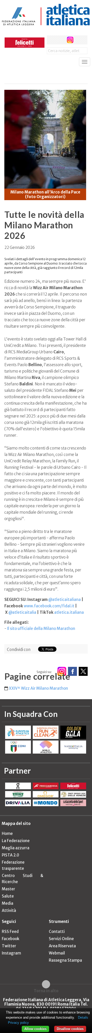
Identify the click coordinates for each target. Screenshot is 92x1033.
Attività (9, 910)
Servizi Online (61, 938)
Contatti (57, 931)
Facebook (10, 938)
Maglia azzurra (15, 847)
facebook (51, 40)
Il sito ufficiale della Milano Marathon (41, 628)
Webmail (57, 953)
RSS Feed (10, 931)
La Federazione (16, 840)
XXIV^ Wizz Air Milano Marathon (38, 688)
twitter (60, 40)
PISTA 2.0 (10, 855)
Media (7, 903)
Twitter (9, 945)
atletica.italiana (69, 612)
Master (8, 888)
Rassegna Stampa (65, 960)
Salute (8, 896)
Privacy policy (18, 1023)
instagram (70, 40)
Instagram (11, 953)
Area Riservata (62, 945)
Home (7, 833)
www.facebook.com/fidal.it (49, 605)
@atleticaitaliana (64, 599)
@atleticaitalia (22, 612)
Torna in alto (46, 990)
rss (80, 40)
